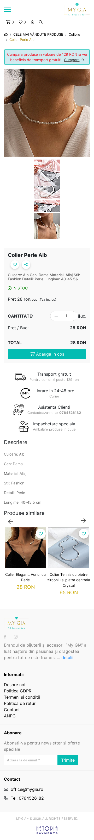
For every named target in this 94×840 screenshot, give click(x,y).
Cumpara (72, 60)
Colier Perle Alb (21, 39)
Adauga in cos (49, 354)
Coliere (74, 34)
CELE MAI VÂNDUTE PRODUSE (38, 34)
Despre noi (14, 684)
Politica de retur (20, 703)
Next (83, 521)
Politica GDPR (17, 690)
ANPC (10, 715)
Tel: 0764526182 (27, 798)
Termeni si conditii (22, 697)
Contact (12, 709)
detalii (67, 657)
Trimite (68, 760)
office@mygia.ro (27, 789)
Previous (10, 521)
